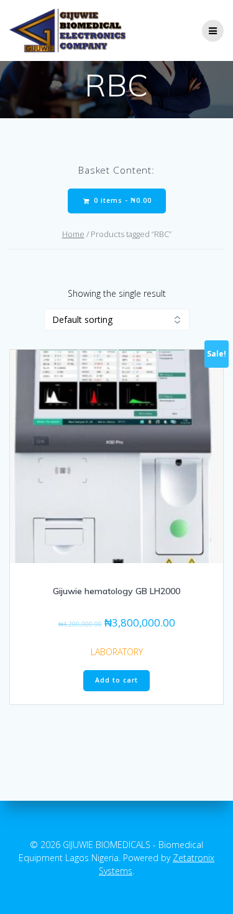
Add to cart (116, 680)
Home (73, 234)
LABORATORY (117, 652)
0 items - (121, 200)
